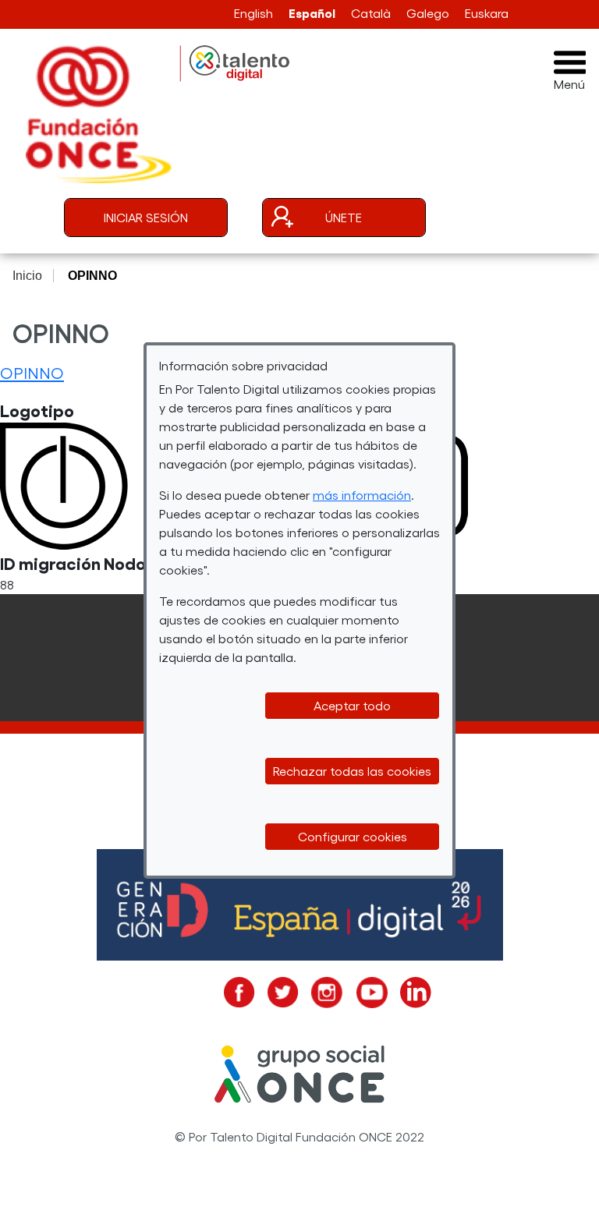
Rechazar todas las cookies (352, 770)
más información (362, 494)
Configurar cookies (352, 836)
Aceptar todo (352, 705)
